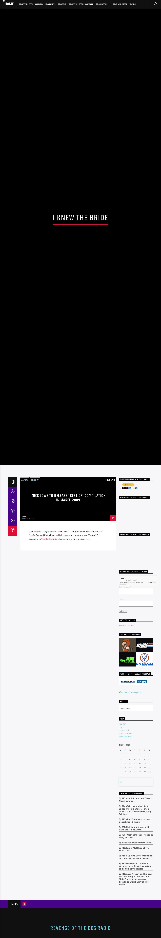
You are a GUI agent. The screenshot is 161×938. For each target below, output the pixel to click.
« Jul (120, 831)
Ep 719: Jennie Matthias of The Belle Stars (134, 898)
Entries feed (124, 779)
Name (121, 648)
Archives (51, 4)
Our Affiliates (104, 4)
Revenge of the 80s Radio (32, 4)
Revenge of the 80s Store (82, 4)
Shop (134, 4)
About (63, 4)
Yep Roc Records (49, 588)
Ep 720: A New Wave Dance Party (135, 891)
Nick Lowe (63, 584)
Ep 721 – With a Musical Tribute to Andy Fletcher (136, 885)
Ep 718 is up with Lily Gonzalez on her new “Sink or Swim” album (135, 906)
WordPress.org (125, 785)
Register (122, 773)
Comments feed (125, 782)
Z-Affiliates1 (121, 4)
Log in (121, 776)
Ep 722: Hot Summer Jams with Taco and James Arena (134, 877)
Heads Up (35, 529)
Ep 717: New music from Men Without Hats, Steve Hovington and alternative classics (135, 915)
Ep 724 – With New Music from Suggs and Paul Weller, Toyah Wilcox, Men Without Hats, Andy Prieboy (135, 859)
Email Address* (125, 636)
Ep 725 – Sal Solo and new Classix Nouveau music (135, 848)
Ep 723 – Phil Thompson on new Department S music (134, 869)
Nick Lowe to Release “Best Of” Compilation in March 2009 (69, 547)
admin (24, 565)
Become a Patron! (126, 674)
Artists (24, 529)
